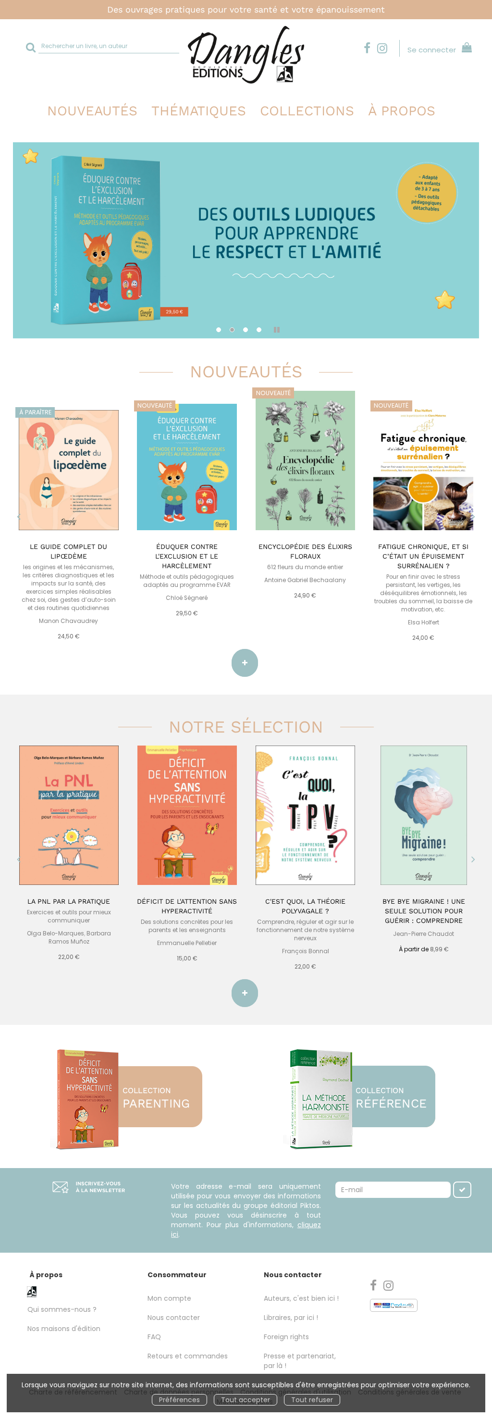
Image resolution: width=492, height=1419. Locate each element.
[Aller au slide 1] (218, 330)
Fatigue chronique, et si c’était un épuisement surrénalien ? (423, 556)
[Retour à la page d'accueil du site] (245, 55)
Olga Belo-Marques (55, 933)
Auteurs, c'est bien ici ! (301, 1298)
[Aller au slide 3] (245, 330)
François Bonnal (305, 951)
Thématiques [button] (198, 111)
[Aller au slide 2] (232, 330)
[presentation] (18, 517)
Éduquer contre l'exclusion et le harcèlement (186, 556)
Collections (307, 111)
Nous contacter (174, 1317)
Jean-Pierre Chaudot (423, 934)
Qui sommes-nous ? (62, 1309)
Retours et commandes (188, 1356)
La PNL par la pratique (68, 901)
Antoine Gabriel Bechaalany (305, 580)
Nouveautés (92, 111)
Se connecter (431, 50)
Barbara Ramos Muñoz (80, 938)
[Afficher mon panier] (465, 49)
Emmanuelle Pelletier (187, 943)
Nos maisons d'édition (63, 1328)
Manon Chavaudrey (68, 621)
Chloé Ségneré (187, 598)
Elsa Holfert (423, 622)
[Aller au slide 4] (259, 330)
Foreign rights (286, 1337)
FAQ (154, 1337)
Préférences (179, 1400)
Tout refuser (312, 1400)
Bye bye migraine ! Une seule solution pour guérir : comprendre (423, 910)
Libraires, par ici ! (291, 1317)
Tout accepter (245, 1400)
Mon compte (169, 1298)
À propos (401, 111)
